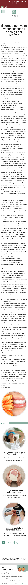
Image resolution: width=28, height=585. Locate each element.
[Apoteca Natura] (4, 7)
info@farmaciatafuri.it (13, 559)
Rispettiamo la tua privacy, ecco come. (9, 578)
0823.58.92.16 (5, 559)
